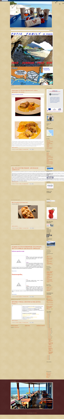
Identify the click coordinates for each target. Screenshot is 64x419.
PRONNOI (48, 146)
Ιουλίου (49, 334)
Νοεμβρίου (49, 329)
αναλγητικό (37, 314)
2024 (48, 316)
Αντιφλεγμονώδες (25, 314)
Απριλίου (49, 335)
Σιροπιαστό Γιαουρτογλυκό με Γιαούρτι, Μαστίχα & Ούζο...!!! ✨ (49, 297)
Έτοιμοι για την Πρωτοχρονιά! (48, 290)
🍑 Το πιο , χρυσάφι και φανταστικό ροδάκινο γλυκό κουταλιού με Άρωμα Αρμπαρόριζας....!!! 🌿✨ (50, 307)
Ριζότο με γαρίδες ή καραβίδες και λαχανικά (50, 263)
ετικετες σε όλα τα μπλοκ (50, 141)
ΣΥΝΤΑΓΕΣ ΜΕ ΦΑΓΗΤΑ (50, 162)
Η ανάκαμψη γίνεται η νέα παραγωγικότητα (49, 279)
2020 (48, 321)
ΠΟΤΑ (47, 158)
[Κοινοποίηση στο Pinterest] (33, 149)
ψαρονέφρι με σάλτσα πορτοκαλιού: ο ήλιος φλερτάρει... (50, 340)
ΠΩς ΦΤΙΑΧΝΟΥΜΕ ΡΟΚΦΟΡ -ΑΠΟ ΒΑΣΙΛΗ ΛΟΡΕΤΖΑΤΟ (50, 344)
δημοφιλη (48, 152)
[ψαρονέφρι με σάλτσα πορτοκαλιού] (28, 106)
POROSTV (48, 145)
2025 (48, 315)
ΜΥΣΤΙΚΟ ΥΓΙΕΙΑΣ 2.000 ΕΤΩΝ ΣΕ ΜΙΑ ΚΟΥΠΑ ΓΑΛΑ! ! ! (50, 353)
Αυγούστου (49, 333)
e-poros (48, 377)
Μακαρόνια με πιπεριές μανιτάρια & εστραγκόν (50, 258)
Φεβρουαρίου (50, 336)
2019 (48, 322)
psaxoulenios (15, 294)
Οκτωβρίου (49, 330)
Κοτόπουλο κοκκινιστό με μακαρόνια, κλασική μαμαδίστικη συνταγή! (50, 272)
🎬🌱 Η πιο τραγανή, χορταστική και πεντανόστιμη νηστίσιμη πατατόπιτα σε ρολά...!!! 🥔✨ (50, 300)
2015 (48, 327)
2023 (48, 317)
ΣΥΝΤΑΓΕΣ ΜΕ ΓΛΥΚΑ (49, 161)
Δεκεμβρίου (49, 328)
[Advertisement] (28, 158)
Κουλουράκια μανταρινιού (20, 202)
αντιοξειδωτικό (30, 314)
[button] (38, 115)
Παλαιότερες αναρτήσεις (41, 325)
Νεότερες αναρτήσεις (14, 325)
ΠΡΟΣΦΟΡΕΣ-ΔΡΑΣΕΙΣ (50, 159)
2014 (48, 355)
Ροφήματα (48, 160)
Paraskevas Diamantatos (49, 374)
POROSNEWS (48, 142)
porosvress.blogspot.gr (49, 147)
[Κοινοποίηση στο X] (31, 149)
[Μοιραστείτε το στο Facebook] (32, 149)
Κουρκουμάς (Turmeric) (32, 307)
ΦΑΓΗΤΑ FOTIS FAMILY (50, 163)
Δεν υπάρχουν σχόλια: (26, 149)
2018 (48, 323)
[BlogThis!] (30, 149)
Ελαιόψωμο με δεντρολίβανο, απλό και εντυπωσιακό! (50, 275)
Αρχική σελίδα (27, 325)
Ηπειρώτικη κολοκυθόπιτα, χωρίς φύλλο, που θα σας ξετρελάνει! (49, 277)
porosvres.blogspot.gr (49, 148)
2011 (48, 359)
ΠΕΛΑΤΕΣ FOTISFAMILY (50, 157)
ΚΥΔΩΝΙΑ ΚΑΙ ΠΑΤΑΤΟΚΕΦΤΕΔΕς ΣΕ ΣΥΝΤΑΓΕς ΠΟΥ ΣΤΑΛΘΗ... (50, 349)
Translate (49, 202)
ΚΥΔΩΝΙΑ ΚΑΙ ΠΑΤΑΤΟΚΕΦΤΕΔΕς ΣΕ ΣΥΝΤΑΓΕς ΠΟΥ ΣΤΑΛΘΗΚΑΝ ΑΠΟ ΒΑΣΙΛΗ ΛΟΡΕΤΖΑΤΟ (27, 247)
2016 (48, 326)
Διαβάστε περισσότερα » (15, 147)
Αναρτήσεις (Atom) (16, 327)
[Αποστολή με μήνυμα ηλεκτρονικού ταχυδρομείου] (30, 149)
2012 (48, 358)
